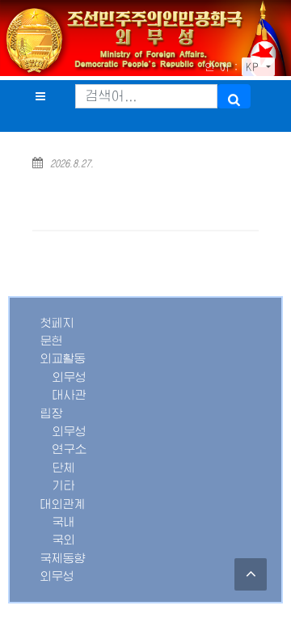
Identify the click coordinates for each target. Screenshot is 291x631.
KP (255, 67)
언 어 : (221, 67)
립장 (51, 413)
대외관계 (63, 504)
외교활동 (63, 358)
